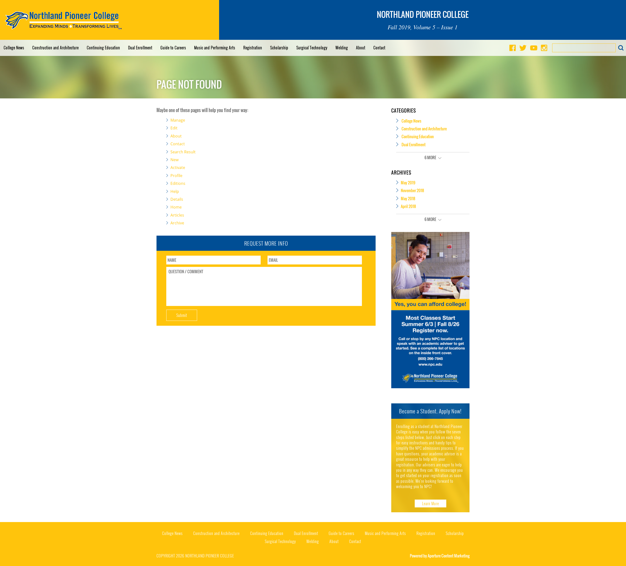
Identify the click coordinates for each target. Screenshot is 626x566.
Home (176, 207)
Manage (177, 120)
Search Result (183, 152)
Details (176, 199)
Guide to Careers (173, 48)
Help (174, 191)
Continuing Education (103, 48)
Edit (174, 128)
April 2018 (408, 206)
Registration (252, 48)
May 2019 (408, 183)
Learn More (430, 503)
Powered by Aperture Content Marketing (440, 555)
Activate (177, 167)
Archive (177, 223)
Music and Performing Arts (214, 48)
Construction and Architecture (55, 48)
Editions (177, 183)
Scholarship (279, 48)
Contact (379, 48)
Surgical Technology (311, 48)
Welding (341, 48)
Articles (177, 215)
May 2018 (408, 198)
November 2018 (412, 190)
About (360, 48)
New (174, 159)
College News (14, 48)
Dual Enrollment (140, 48)
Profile (176, 175)
